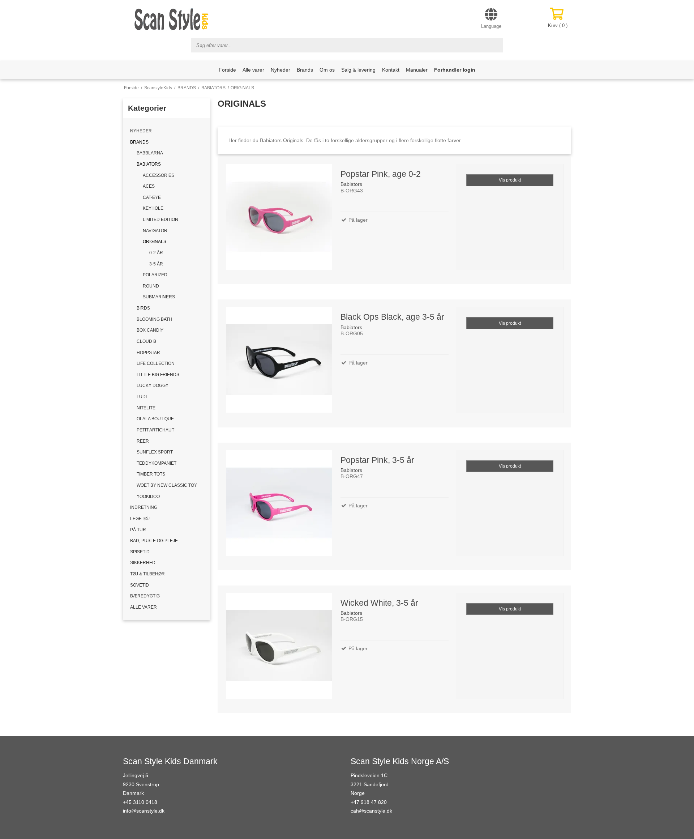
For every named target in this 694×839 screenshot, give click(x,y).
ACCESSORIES (158, 175)
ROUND (151, 286)
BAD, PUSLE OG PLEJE (154, 540)
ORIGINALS (154, 241)
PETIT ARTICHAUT (155, 430)
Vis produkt (510, 180)
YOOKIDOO (148, 496)
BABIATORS (149, 164)
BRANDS (139, 142)
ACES (149, 186)
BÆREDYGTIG (145, 596)
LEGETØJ (140, 518)
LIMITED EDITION (160, 219)
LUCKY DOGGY (152, 385)
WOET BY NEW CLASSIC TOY (167, 485)
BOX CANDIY (150, 330)
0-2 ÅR (156, 252)
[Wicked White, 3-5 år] (279, 647)
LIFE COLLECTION (156, 363)
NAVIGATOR (155, 230)
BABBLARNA (150, 153)
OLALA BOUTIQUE (155, 418)
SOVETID (139, 585)
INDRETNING (143, 507)
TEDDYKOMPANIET (156, 463)
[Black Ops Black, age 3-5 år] (279, 361)
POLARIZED (155, 274)
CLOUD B (146, 341)
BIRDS (143, 308)
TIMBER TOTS (151, 474)
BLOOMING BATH (154, 319)
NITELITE (146, 407)
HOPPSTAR (148, 352)
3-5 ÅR (156, 264)
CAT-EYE (152, 197)
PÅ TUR (138, 529)
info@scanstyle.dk (143, 811)
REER (143, 441)
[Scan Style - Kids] (171, 19)
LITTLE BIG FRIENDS (158, 374)
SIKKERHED (142, 562)
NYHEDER (141, 130)
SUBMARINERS (159, 296)
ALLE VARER (143, 607)
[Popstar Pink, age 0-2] (279, 218)
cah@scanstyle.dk (371, 811)
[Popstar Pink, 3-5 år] (279, 504)
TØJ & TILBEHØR (147, 573)
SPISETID (140, 551)
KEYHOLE (153, 208)
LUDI (142, 396)
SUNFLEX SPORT (155, 452)
